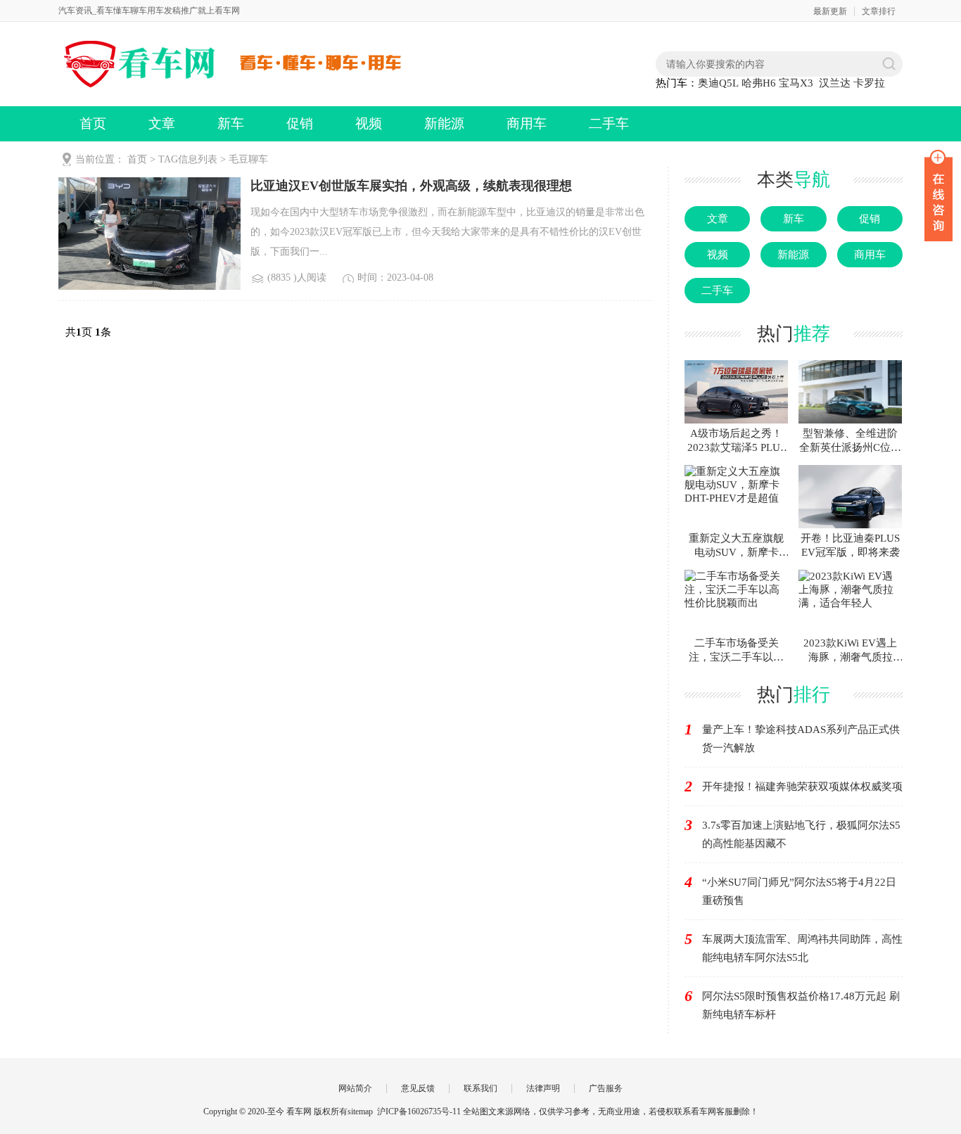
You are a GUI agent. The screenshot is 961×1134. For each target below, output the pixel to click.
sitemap (360, 1111)
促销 (299, 123)
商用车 (527, 123)
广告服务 (606, 1088)
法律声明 (543, 1088)
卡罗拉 (869, 83)
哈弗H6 (759, 83)
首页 (92, 123)
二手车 (609, 123)
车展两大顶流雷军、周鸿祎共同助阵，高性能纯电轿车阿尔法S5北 (802, 948)
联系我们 (480, 1088)
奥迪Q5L (718, 83)
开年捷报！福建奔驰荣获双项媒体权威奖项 (802, 786)
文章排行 (879, 11)
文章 (161, 123)
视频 (368, 123)
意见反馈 (418, 1088)
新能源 (444, 123)
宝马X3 (796, 83)
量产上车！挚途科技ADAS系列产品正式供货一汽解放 (801, 738)
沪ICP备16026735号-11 (419, 1111)
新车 (230, 123)
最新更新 (830, 11)
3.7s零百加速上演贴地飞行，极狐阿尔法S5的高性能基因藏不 (801, 834)
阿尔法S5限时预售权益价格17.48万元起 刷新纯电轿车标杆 (801, 1005)
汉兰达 (835, 83)
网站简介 (355, 1088)
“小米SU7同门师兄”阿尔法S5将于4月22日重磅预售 (799, 891)
